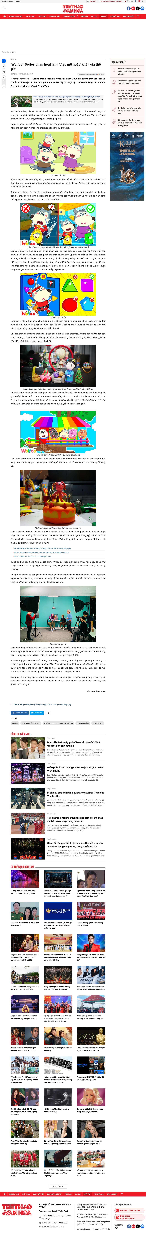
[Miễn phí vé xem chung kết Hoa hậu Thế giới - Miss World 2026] (28, 773)
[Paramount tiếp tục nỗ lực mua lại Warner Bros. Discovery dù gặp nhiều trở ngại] (58, 911)
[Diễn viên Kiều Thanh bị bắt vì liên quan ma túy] (25, 911)
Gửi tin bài (129, 1)
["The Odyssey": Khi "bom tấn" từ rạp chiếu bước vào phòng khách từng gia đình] (25, 1065)
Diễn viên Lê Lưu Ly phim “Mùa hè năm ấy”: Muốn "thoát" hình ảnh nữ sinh (74, 744)
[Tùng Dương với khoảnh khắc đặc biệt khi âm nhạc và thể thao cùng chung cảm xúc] (28, 823)
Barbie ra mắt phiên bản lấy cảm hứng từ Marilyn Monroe (90, 1110)
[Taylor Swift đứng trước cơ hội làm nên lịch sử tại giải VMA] (91, 1129)
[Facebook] (135, 1)
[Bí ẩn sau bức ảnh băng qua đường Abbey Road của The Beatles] (28, 798)
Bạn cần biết (128, 16)
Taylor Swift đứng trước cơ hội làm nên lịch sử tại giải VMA (89, 1142)
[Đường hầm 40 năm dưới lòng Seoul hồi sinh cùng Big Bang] (25, 879)
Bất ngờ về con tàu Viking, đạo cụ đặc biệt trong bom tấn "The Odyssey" (57, 1173)
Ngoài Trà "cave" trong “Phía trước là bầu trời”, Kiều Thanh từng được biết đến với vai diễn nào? (91, 893)
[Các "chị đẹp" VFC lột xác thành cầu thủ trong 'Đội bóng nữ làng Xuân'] (25, 1158)
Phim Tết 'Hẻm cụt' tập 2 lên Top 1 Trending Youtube (32, 557)
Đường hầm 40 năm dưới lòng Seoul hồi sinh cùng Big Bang (23, 892)
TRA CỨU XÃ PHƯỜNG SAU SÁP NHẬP (111, 1)
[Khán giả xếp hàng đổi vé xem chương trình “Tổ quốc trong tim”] (91, 1004)
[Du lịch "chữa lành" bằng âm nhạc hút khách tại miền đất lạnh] (25, 975)
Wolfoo (15, 723)
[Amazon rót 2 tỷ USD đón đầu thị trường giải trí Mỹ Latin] (91, 1065)
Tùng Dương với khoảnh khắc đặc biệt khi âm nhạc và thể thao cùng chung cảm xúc (75, 819)
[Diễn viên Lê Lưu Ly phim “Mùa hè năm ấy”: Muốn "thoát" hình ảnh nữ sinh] (28, 748)
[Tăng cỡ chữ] (4, 77)
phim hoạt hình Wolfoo (31, 723)
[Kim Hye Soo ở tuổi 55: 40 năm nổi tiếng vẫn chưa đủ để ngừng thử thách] (25, 1097)
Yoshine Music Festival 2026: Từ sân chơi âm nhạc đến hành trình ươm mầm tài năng (57, 957)
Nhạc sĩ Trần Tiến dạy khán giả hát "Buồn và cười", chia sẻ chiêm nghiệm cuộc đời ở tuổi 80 (25, 957)
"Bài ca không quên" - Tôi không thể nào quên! (90, 924)
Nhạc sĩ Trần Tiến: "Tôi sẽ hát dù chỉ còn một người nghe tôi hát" (24, 1017)
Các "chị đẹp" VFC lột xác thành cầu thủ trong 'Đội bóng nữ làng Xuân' (24, 1173)
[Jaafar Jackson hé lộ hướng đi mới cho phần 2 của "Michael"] (25, 1036)
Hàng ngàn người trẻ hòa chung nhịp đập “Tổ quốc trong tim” (57, 987)
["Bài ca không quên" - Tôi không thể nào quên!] (91, 911)
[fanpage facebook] (129, 8)
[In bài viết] (4, 72)
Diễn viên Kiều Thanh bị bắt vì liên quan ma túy (25, 924)
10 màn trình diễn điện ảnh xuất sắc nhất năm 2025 (129, 82)
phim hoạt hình (83, 723)
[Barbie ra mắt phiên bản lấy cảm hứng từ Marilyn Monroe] (91, 1097)
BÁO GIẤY (93, 1)
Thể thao (42, 16)
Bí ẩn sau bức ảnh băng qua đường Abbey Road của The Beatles (75, 794)
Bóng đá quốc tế (71, 16)
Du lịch (94, 16)
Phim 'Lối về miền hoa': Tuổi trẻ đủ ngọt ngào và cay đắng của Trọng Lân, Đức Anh (66, 97)
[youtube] (133, 8)
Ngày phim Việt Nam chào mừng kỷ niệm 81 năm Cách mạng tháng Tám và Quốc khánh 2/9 (58, 1080)
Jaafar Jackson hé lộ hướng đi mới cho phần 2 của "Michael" (23, 1049)
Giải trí (14, 52)
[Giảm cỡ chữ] (4, 86)
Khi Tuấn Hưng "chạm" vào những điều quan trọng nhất (129, 111)
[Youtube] (139, 1)
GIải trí (103, 16)
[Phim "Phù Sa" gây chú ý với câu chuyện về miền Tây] (25, 1129)
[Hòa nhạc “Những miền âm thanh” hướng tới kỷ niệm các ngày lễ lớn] (91, 975)
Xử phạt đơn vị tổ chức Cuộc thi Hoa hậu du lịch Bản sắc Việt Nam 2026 (90, 1173)
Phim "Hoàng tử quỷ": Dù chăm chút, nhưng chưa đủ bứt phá (129, 71)
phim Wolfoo (98, 723)
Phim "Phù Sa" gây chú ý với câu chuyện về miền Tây (24, 1142)
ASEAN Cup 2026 (15, 16)
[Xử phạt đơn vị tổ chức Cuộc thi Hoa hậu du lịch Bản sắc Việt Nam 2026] (91, 1158)
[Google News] (91, 75)
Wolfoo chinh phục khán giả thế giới (58, 723)
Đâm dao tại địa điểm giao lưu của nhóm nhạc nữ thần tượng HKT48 (130, 123)
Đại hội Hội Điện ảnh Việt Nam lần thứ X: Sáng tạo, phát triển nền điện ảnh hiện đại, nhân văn (57, 1018)
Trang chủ (5, 52)
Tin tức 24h (30, 16)
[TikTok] (143, 1)
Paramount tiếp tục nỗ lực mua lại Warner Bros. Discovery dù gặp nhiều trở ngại (58, 925)
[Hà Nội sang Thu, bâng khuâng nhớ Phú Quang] (58, 1097)
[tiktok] (138, 8)
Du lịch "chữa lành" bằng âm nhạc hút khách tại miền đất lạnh (25, 987)
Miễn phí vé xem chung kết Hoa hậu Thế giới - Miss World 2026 (75, 769)
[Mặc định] (4, 81)
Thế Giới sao (115, 16)
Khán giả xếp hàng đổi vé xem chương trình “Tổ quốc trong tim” (90, 1017)
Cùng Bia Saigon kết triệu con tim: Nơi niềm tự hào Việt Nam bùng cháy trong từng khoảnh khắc (75, 845)
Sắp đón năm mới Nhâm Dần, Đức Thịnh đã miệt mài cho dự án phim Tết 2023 (41, 552)
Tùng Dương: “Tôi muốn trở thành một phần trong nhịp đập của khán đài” (91, 957)
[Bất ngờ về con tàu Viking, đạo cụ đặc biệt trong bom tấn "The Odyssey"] (58, 1158)
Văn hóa (84, 16)
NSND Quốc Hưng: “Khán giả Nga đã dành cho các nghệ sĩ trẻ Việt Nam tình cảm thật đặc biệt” (57, 893)
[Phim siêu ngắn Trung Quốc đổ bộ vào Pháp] (58, 1036)
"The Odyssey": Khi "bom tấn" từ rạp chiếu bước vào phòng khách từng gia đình (24, 1080)
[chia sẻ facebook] (4, 66)
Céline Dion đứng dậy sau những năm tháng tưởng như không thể (57, 1142)
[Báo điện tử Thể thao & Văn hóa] (73, 8)
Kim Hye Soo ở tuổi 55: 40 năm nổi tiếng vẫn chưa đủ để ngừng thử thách (24, 1112)
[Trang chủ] (4, 16)
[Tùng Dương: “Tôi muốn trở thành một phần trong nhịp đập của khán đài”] (91, 943)
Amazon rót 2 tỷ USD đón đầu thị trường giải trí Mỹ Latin (90, 1078)
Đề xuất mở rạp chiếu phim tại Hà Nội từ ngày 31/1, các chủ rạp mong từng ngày (42, 548)
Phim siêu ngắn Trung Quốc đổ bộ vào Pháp (58, 1049)
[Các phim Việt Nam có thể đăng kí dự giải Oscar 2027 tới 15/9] (91, 1036)
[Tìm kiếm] (4, 9)
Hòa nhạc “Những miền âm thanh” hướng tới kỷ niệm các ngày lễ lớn (91, 987)
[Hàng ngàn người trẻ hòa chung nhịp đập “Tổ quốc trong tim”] (58, 975)
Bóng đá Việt (55, 16)
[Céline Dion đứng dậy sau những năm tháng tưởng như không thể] (58, 1129)
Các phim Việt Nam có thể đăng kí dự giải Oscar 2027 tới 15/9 (91, 1049)
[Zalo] (142, 8)
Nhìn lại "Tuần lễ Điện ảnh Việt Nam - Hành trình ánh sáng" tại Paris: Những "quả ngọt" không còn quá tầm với (130, 96)
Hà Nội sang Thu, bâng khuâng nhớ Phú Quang (56, 1110)
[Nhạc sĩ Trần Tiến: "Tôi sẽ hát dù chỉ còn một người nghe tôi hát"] (25, 1004)
